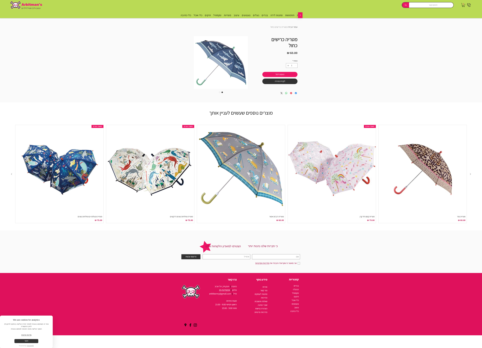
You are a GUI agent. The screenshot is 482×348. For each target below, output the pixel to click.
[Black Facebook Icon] (190, 325)
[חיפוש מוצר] (405, 5)
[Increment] (287, 65)
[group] (241, 174)
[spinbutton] (291, 65)
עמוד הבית (292, 27)
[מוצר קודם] (470, 174)
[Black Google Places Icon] (185, 325)
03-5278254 (224, 290)
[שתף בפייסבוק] (295, 93)
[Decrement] (295, 65)
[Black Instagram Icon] (195, 325)
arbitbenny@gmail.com (220, 293)
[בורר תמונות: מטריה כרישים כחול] (222, 92)
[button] (463, 5)
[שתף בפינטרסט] (291, 93)
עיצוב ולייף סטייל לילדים (30, 8)
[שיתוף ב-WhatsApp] (286, 93)
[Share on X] (281, 93)
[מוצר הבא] (11, 174)
